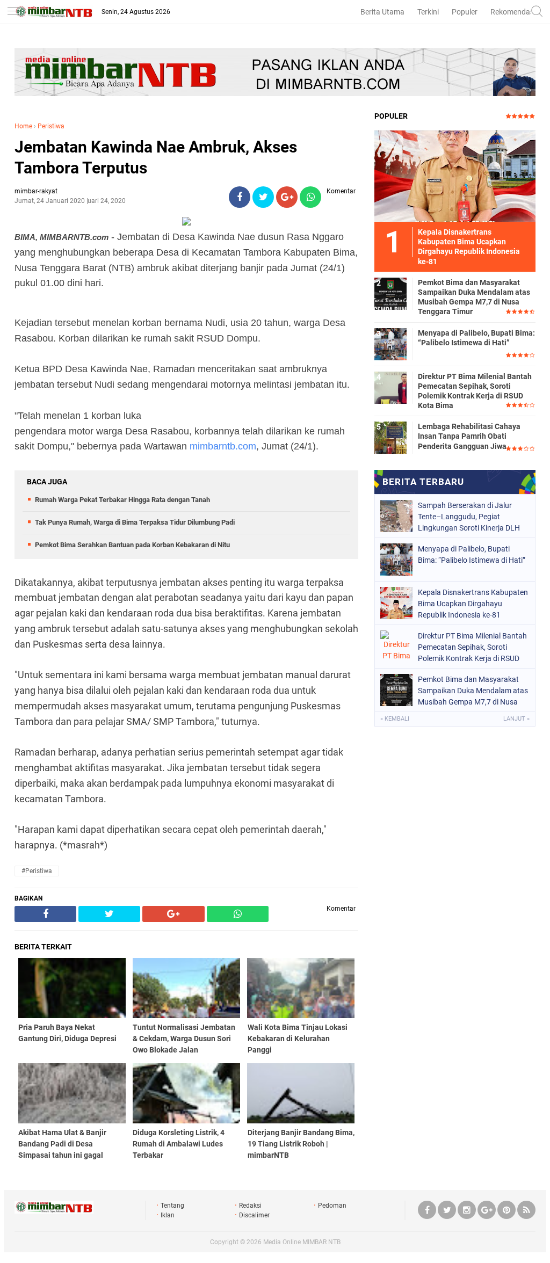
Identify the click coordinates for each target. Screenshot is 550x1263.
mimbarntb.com (223, 446)
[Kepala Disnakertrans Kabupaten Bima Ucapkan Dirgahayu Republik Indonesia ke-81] (454, 175)
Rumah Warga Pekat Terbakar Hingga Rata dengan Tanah (122, 500)
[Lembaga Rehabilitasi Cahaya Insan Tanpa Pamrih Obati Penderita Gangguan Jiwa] (390, 437)
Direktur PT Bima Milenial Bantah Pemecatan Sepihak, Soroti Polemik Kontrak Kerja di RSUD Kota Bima (475, 391)
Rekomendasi (512, 12)
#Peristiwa (36, 871)
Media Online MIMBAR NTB (302, 1242)
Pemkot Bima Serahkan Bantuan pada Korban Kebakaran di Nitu (132, 545)
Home (23, 126)
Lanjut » (516, 718)
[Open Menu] (13, 12)
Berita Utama (382, 12)
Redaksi (250, 1205)
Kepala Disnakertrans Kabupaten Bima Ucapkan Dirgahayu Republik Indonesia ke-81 (473, 603)
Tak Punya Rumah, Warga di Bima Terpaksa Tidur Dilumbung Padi (135, 522)
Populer (464, 12)
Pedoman (332, 1205)
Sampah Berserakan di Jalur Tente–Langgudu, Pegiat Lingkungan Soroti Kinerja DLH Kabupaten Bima (469, 516)
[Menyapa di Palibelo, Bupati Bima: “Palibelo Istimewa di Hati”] (390, 343)
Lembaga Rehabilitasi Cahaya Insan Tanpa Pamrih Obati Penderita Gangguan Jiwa (469, 436)
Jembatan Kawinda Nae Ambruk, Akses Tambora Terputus (156, 157)
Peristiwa (51, 126)
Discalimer (254, 1215)
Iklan (168, 1215)
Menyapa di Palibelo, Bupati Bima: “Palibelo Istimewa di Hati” (476, 338)
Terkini (428, 12)
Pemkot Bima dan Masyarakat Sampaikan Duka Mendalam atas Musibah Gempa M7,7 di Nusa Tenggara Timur (474, 297)
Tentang (172, 1205)
